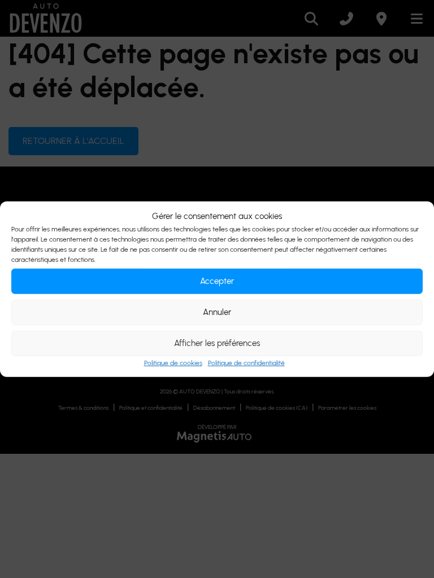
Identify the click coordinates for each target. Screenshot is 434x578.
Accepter (217, 281)
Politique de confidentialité (246, 362)
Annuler (217, 312)
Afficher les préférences (217, 343)
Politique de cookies (173, 362)
